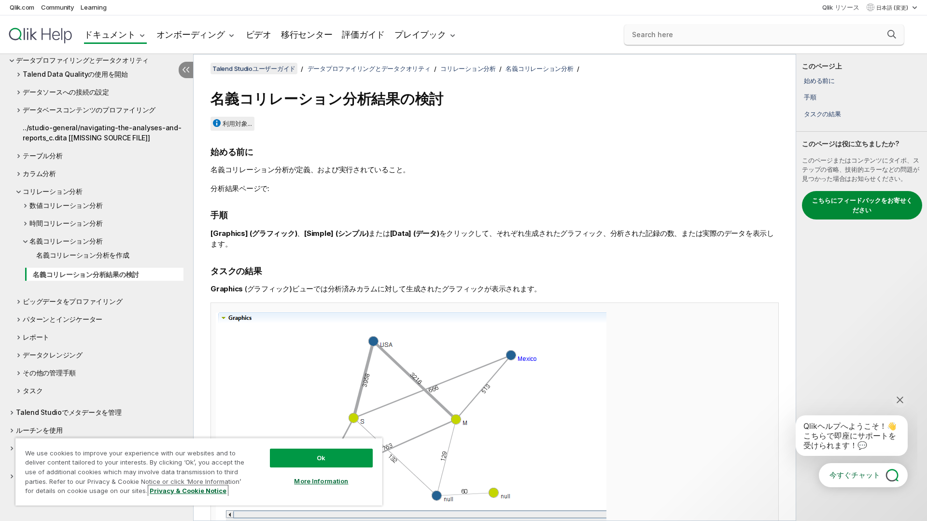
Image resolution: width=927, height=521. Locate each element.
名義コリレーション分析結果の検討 (86, 274)
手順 (810, 97)
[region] (198, 472)
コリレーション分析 (53, 191)
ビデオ (258, 34)
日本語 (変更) (893, 7)
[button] (892, 34)
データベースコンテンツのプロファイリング (89, 110)
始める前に (819, 80)
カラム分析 (39, 173)
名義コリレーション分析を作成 (82, 255)
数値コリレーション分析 (65, 205)
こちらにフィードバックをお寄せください (862, 205)
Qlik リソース (840, 7)
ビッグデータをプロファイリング (72, 301)
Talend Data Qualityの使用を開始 (75, 74)
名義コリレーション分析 (65, 241)
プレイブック (420, 34)
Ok (321, 458)
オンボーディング (190, 34)
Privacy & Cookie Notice (188, 490)
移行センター (307, 34)
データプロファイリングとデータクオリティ (82, 60)
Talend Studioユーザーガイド (253, 68)
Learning (93, 7)
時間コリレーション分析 (65, 223)
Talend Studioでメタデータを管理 (69, 412)
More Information (321, 481)
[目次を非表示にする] (186, 70)
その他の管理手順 (49, 373)
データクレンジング (53, 355)
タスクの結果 (822, 114)
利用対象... (237, 123)
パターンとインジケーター (62, 319)
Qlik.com (22, 7)
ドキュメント (110, 34)
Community (57, 7)
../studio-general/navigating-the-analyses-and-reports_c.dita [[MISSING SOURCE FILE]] (102, 132)
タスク (32, 390)
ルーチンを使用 (39, 430)
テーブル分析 (43, 155)
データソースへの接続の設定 (66, 92)
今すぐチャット (854, 475)
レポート (36, 337)
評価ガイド (363, 34)
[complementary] (861, 287)
